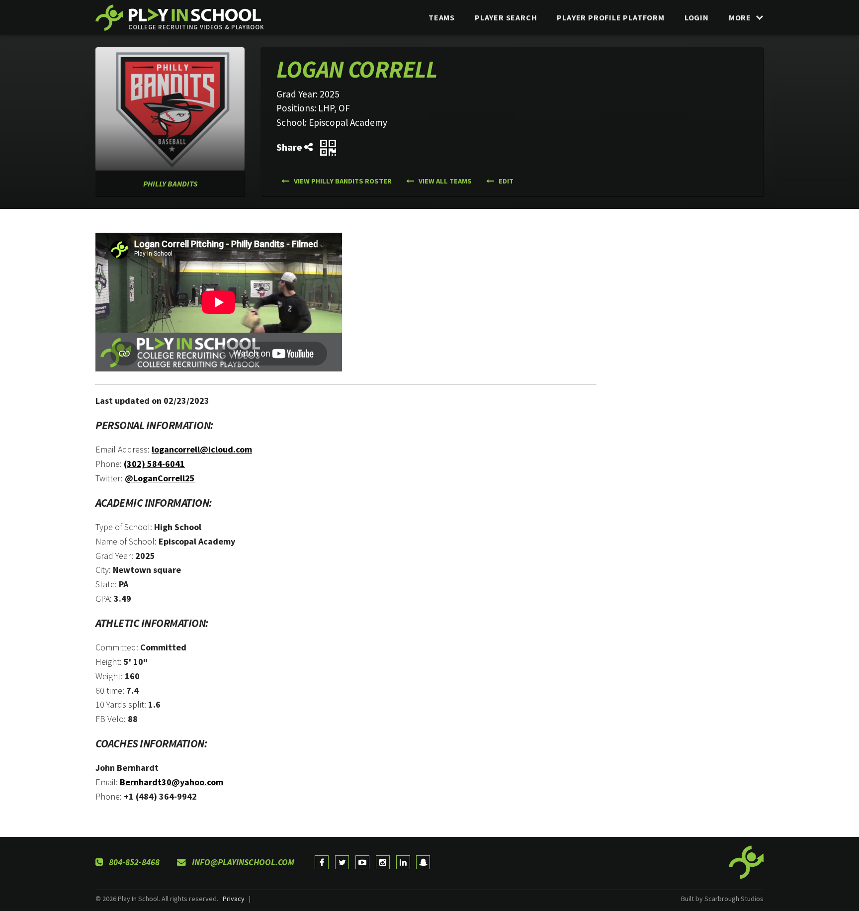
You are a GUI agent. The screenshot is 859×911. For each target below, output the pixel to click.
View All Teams (444, 181)
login (697, 17)
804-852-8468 (133, 862)
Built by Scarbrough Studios (722, 898)
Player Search (506, 17)
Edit (505, 181)
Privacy (234, 898)
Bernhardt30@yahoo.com (171, 782)
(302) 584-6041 (154, 463)
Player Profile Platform (610, 17)
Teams (442, 17)
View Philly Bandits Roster (342, 181)
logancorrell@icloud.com (202, 449)
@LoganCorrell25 (160, 478)
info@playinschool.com (242, 862)
